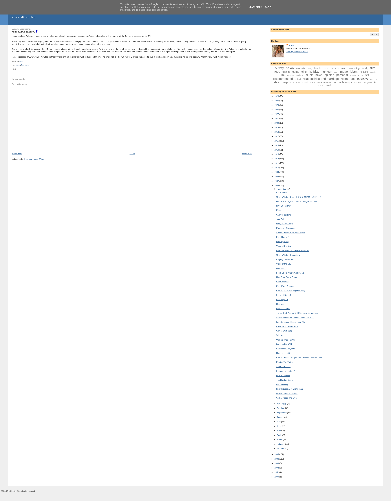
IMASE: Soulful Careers (287, 393)
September (282, 413)
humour (327, 71)
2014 (276, 150)
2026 (276, 96)
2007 (276, 181)
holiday (314, 71)
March (280, 439)
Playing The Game (284, 259)
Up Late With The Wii (285, 340)
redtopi (298, 79)
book (317, 68)
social (296, 82)
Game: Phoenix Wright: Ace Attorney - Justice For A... (300, 358)
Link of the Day (283, 375)
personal (342, 74)
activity (279, 68)
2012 (276, 159)
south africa (308, 82)
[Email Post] (14, 69)
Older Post (247, 153)
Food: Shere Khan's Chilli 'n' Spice (291, 273)
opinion (329, 74)
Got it (268, 7)
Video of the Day (283, 246)
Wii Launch (281, 335)
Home (132, 153)
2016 (276, 141)
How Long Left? (283, 353)
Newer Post (17, 153)
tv (375, 82)
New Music (281, 268)
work (329, 85)
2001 (276, 472)
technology (345, 82)
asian (18, 65)
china (325, 68)
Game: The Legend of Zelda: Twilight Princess (296, 201)
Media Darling (282, 384)
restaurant (348, 78)
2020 (276, 123)
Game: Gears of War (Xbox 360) (290, 291)
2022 (276, 114)
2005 (276, 454)
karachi (364, 72)
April (279, 435)
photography (353, 75)
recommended (283, 78)
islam (354, 71)
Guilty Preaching (283, 215)
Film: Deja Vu (282, 299)
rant (367, 75)
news (318, 74)
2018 (276, 132)
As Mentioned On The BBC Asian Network (295, 317)
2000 (276, 477)
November (282, 404)
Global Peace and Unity (286, 398)
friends (286, 71)
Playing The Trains (284, 362)
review (27, 65)
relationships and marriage (321, 78)
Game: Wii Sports (284, 331)
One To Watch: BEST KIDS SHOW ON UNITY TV (298, 197)
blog (309, 68)
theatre (358, 82)
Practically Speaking (285, 228)
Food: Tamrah (282, 282)
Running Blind (282, 241)
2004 (276, 459)
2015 (276, 145)
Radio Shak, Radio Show (287, 326)
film (22, 65)
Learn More (255, 7)
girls (304, 71)
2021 (276, 118)
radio (360, 75)
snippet (287, 82)
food (277, 71)
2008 (276, 176)
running (373, 79)
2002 (276, 468)
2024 (276, 105)
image (344, 71)
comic (342, 68)
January (281, 448)
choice (333, 68)
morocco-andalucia (295, 75)
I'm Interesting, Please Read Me (290, 322)
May (279, 430)
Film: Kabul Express (23, 31)
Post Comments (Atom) (34, 159)
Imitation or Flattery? (285, 371)
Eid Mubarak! (282, 192)
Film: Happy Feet (284, 237)
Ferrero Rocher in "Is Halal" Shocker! (292, 250)
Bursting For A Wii (284, 344)
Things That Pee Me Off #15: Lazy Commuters (297, 313)
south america (324, 82)
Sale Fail (280, 219)
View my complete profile (297, 52)
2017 (276, 136)
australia (300, 68)
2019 (276, 127)
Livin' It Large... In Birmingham (289, 389)
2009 (276, 172)
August (280, 417)
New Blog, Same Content (287, 277)
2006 (276, 185)
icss (335, 72)
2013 (276, 154)
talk (334, 82)
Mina (278, 210)
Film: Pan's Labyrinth (285, 349)
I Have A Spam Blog (285, 295)
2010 (276, 168)
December (282, 189)
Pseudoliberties (283, 308)
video (321, 85)
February (281, 444)
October (281, 408)
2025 (276, 101)
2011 (276, 163)
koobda (372, 72)
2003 (276, 463)
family (365, 68)
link (283, 74)
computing (354, 68)
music (309, 74)
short (277, 82)
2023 (276, 110)
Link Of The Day (283, 206)
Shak (291, 45)
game (295, 71)
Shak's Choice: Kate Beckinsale (290, 233)
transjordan (368, 83)
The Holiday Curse (284, 380)
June (279, 426)
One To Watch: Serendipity (288, 255)
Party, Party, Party (284, 224)
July (279, 422)
